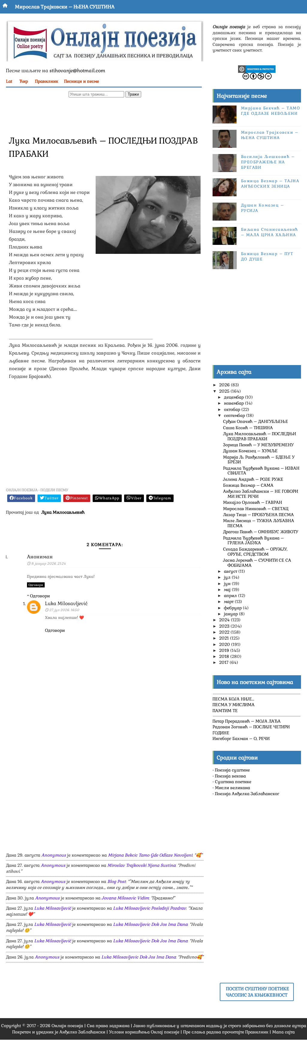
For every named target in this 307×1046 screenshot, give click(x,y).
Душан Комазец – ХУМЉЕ (250, 450)
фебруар (233, 608)
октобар (232, 409)
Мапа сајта (283, 1032)
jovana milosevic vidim (125, 898)
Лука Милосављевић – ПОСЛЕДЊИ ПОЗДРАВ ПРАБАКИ (259, 436)
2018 (224, 656)
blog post (116, 881)
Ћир (23, 81)
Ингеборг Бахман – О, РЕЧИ (241, 738)
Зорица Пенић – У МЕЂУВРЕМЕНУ (258, 444)
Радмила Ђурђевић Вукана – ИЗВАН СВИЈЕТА (261, 470)
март (229, 601)
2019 (224, 650)
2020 (225, 644)
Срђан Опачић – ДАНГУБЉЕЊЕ (255, 421)
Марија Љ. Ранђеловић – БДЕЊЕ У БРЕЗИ (258, 459)
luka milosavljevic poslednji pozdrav (149, 908)
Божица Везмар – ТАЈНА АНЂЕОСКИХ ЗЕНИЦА (270, 183)
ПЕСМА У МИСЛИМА (234, 704)
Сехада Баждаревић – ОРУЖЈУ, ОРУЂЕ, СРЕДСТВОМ (255, 551)
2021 (224, 638)
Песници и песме (81, 81)
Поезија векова (230, 776)
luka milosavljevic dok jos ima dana (150, 924)
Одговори (35, 585)
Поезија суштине (232, 770)
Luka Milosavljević (66, 603)
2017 (224, 662)
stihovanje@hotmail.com (77, 70)
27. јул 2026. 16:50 (64, 610)
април (231, 595)
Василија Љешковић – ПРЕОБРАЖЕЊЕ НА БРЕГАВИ (268, 162)
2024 (225, 620)
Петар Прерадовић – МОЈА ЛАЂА (247, 721)
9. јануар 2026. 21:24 (48, 563)
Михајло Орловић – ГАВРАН (252, 502)
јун (228, 583)
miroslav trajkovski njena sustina (141, 865)
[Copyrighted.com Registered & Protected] (257, 68)
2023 (225, 626)
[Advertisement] (105, 115)
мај (228, 589)
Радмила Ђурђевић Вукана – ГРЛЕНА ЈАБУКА (253, 540)
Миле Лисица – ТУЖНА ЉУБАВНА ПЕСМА (258, 523)
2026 (225, 385)
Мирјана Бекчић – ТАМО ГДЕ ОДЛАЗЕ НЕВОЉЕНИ (270, 110)
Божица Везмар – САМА (248, 485)
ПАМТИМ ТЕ (225, 710)
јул (228, 577)
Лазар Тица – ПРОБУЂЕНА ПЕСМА (258, 514)
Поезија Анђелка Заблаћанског (247, 793)
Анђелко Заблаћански (82, 1032)
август (231, 571)
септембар (235, 415)
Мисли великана (232, 787)
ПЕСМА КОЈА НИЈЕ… (233, 699)
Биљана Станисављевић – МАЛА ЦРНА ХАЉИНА (269, 232)
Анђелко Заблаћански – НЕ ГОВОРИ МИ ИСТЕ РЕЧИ (260, 494)
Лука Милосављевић (63, 512)
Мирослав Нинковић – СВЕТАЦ (255, 508)
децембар (234, 397)
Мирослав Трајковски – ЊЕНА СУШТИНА (65, 7)
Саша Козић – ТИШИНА (248, 427)
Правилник (46, 81)
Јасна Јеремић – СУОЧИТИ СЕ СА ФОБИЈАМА (257, 562)
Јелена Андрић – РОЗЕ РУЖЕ (253, 479)
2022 (225, 632)
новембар (234, 403)
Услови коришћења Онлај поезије (144, 1032)
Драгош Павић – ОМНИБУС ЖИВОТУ (260, 531)
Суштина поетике (233, 781)
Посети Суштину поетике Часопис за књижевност (257, 991)
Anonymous (53, 855)
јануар (231, 614)
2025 (225, 391)
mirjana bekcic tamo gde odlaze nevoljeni (150, 855)
